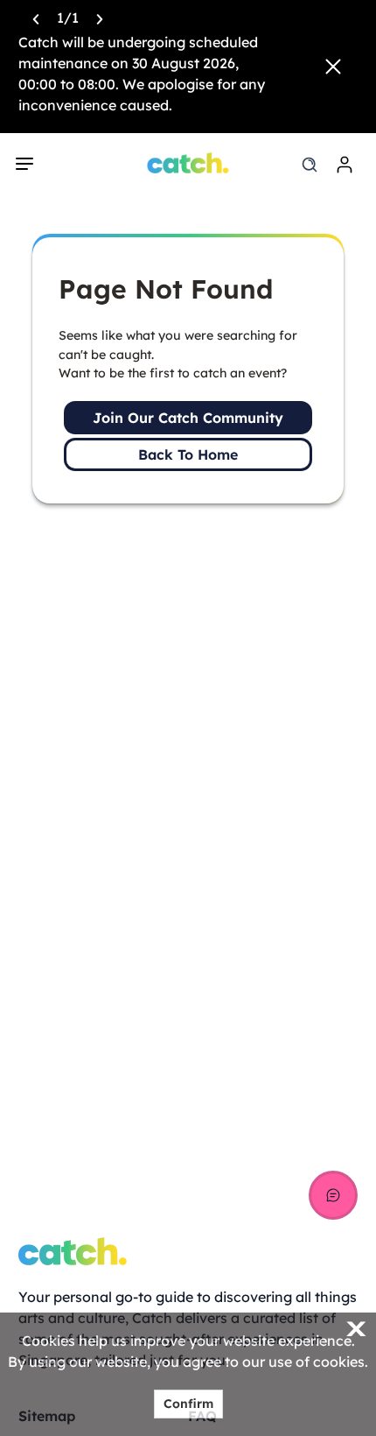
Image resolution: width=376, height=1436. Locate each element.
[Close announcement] (333, 66)
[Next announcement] (99, 18)
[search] (309, 164)
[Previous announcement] (35, 18)
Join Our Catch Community (188, 417)
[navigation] (24, 163)
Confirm (188, 1403)
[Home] (188, 162)
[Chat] (333, 1195)
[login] (344, 164)
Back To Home (188, 454)
